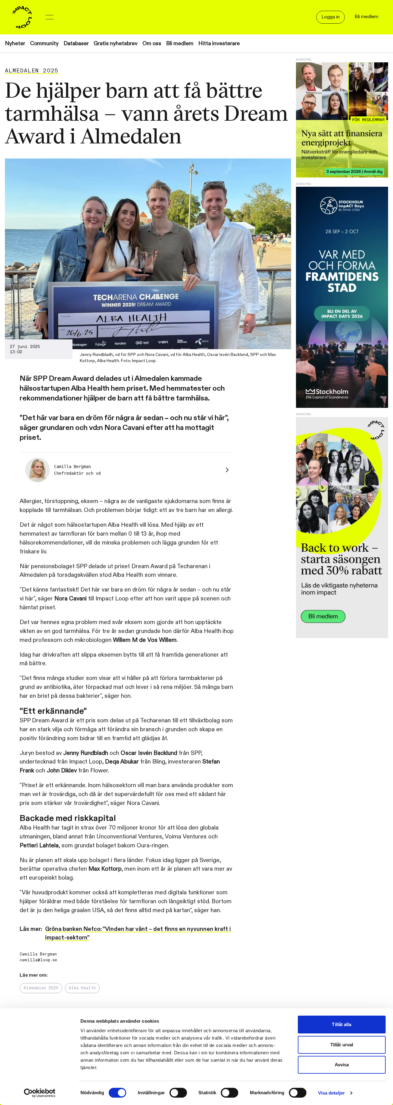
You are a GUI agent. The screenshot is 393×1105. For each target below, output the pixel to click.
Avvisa (342, 1064)
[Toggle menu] (49, 17)
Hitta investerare (219, 43)
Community (44, 43)
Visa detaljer (331, 1092)
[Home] (22, 17)
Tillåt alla (341, 1024)
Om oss (151, 43)
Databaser (76, 43)
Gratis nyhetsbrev (116, 43)
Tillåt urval (341, 1044)
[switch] (178, 1093)
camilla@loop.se (38, 960)
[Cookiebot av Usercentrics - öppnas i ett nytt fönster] (40, 1093)
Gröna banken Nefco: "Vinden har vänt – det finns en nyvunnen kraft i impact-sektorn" (138, 933)
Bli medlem (179, 43)
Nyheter (15, 43)
